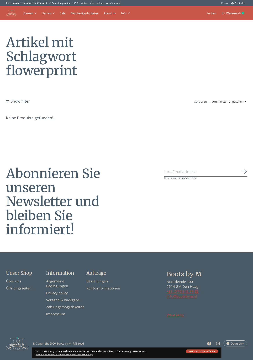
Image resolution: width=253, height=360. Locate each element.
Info (123, 13)
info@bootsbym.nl (182, 296)
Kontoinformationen (103, 288)
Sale (62, 13)
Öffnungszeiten (18, 288)
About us (110, 13)
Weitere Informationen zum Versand (100, 3)
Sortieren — (202, 101)
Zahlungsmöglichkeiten (65, 306)
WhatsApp (175, 315)
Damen (28, 13)
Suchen (211, 13)
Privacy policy (57, 293)
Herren (46, 13)
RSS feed (78, 343)
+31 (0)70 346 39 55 (183, 291)
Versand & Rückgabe (63, 300)
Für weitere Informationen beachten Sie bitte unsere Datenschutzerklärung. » (64, 354)
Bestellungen (97, 281)
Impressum (55, 313)
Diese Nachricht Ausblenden (202, 351)
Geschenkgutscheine (84, 13)
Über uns (13, 281)
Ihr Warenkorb (234, 13)
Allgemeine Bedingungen (57, 283)
